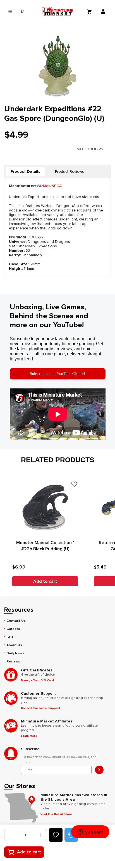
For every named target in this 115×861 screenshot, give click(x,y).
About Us (14, 645)
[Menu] (10, 11)
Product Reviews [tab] (69, 171)
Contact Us (16, 621)
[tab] (25, 171)
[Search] (22, 11)
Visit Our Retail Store (56, 814)
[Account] (104, 11)
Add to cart (29, 852)
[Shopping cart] (90, 11)
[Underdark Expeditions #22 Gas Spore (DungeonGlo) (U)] (57, 65)
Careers (13, 629)
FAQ (9, 637)
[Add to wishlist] (56, 835)
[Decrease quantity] (10, 835)
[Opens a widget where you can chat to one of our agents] (90, 832)
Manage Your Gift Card (37, 680)
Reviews (13, 661)
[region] (57, 65)
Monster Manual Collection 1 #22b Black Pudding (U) (45, 546)
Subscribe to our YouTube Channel (57, 374)
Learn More (29, 736)
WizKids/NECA (49, 185)
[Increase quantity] (41, 835)
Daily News (15, 653)
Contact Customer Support (40, 708)
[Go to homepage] (57, 11)
